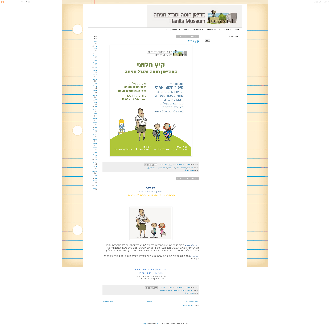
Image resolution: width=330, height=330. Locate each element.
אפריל (95, 42)
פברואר (95, 188)
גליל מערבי (190, 168)
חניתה (165, 168)
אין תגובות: (163, 164)
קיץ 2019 (193, 41)
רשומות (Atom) (187, 305)
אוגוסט (95, 123)
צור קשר (186, 29)
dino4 (159, 324)
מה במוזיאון (227, 29)
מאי (96, 60)
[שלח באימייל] (155, 165)
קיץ (148, 168)
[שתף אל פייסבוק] (148, 165)
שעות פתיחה (176, 29)
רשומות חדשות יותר (192, 302)
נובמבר (95, 70)
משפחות (165, 290)
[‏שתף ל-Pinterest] (145, 165)
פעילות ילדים (154, 168)
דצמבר (95, 49)
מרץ (96, 46)
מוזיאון (160, 168)
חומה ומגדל (171, 168)
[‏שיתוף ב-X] (150, 165)
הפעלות (178, 168)
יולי (96, 83)
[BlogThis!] (153, 165)
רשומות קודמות (108, 302)
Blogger (145, 324)
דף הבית (237, 29)
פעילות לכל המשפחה (213, 29)
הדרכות (183, 168)
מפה (167, 29)
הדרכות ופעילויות (197, 29)
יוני (96, 53)
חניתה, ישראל (189, 170)
